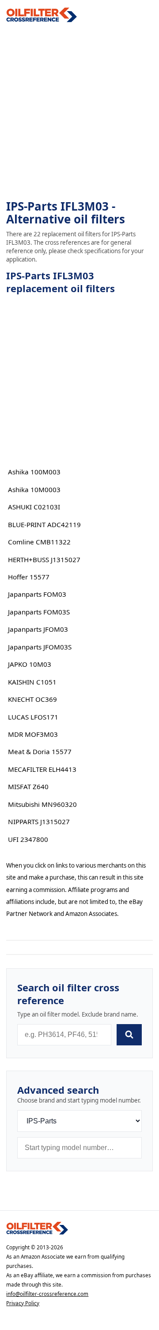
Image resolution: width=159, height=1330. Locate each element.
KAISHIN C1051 (32, 681)
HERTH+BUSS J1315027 (44, 559)
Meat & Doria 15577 (40, 751)
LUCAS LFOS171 (33, 716)
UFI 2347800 (28, 839)
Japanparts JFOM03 (38, 629)
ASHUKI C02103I (34, 506)
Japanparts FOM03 (37, 594)
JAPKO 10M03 (29, 664)
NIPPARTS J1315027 (39, 821)
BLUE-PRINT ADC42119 (44, 524)
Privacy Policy (22, 1303)
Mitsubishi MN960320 (42, 804)
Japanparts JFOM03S (40, 646)
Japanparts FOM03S (39, 611)
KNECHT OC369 (32, 699)
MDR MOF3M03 (33, 734)
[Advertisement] (79, 111)
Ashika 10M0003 (34, 489)
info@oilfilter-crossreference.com (47, 1294)
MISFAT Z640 (28, 786)
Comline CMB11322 (39, 541)
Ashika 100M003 (34, 471)
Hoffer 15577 (28, 576)
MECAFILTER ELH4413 (42, 769)
